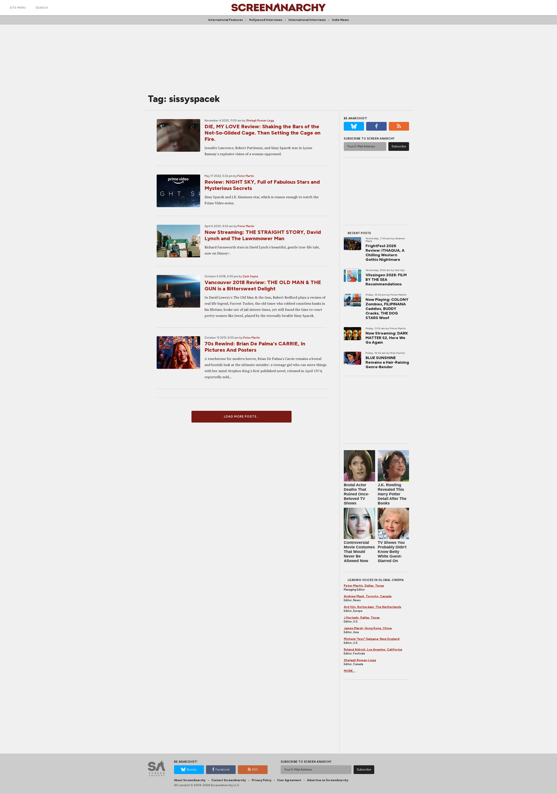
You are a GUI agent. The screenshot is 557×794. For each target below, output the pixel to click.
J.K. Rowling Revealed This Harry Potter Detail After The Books (392, 494)
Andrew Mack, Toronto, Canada (367, 596)
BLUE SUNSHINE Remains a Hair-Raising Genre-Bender (387, 362)
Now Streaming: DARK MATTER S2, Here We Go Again (387, 338)
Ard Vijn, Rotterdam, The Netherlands (372, 607)
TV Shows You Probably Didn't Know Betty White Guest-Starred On (392, 551)
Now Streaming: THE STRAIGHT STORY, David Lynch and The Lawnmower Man (263, 235)
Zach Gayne (250, 276)
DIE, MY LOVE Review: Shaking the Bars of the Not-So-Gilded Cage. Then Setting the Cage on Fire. (262, 132)
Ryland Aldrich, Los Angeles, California (373, 649)
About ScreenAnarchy (189, 780)
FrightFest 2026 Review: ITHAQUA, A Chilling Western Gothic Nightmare (385, 252)
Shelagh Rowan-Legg (260, 120)
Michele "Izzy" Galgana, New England (371, 639)
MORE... (349, 671)
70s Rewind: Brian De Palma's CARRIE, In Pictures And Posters (255, 346)
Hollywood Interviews (265, 20)
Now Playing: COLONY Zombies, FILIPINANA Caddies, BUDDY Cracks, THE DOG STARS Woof (387, 308)
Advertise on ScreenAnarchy (327, 780)
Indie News (340, 20)
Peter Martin (245, 176)
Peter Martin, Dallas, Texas (364, 586)
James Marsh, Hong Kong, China (368, 628)
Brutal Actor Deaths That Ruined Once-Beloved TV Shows (356, 494)
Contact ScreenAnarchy (228, 780)
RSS (255, 769)
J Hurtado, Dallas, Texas (362, 617)
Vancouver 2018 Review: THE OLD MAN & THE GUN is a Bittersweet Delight (263, 285)
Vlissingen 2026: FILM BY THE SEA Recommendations (386, 279)
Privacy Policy (261, 780)
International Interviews (307, 20)
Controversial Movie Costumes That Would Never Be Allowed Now (359, 551)
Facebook (223, 769)
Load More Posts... (241, 416)
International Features (225, 20)
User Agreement (289, 780)
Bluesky (192, 769)
